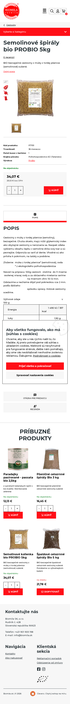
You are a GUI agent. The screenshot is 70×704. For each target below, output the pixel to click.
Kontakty (10, 653)
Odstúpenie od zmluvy (50, 662)
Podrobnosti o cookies (46, 355)
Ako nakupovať (13, 657)
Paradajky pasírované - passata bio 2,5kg (18, 477)
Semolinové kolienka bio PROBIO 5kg (18, 556)
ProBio (32, 160)
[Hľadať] (52, 11)
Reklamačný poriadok (49, 658)
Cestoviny (11, 25)
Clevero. (41, 693)
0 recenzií (8, 57)
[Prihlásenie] (58, 11)
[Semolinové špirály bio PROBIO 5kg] (35, 97)
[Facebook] (39, 669)
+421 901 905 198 (24, 631)
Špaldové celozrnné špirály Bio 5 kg (51, 556)
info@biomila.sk (23, 635)
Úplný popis (9, 71)
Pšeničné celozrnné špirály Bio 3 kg (51, 476)
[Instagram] (44, 669)
